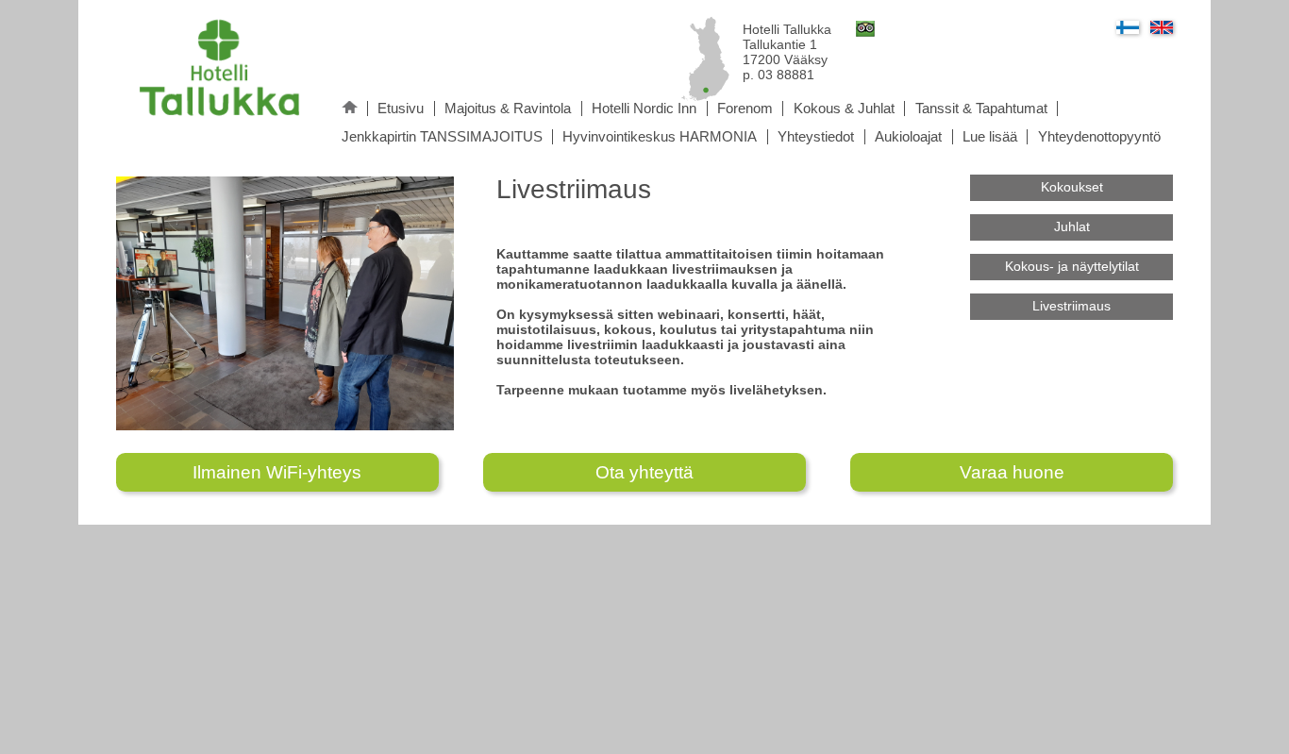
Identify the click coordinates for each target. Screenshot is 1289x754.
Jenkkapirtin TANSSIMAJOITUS (442, 136)
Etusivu (400, 108)
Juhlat (1072, 226)
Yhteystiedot (816, 136)
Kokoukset (1072, 186)
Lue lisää (990, 136)
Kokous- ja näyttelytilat (1072, 266)
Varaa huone (1012, 472)
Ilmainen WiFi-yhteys (277, 472)
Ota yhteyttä (644, 472)
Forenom (745, 108)
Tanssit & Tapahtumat (981, 108)
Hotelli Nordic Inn (644, 108)
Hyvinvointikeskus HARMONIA (659, 136)
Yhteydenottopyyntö (1099, 136)
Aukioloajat (908, 136)
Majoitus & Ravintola (507, 108)
